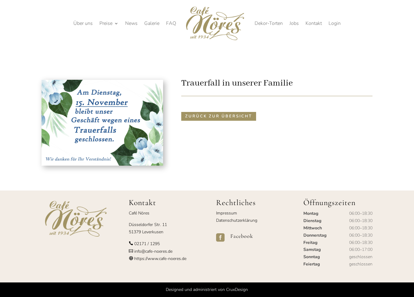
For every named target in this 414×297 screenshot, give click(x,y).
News (131, 23)
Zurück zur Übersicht (218, 116)
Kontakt (313, 23)
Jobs (294, 23)
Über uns (83, 23)
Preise (105, 23)
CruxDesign (237, 289)
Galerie (151, 23)
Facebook (241, 236)
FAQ (171, 23)
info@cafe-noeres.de (152, 251)
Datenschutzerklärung (236, 220)
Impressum (226, 213)
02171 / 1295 (147, 244)
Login (335, 23)
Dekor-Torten (269, 23)
